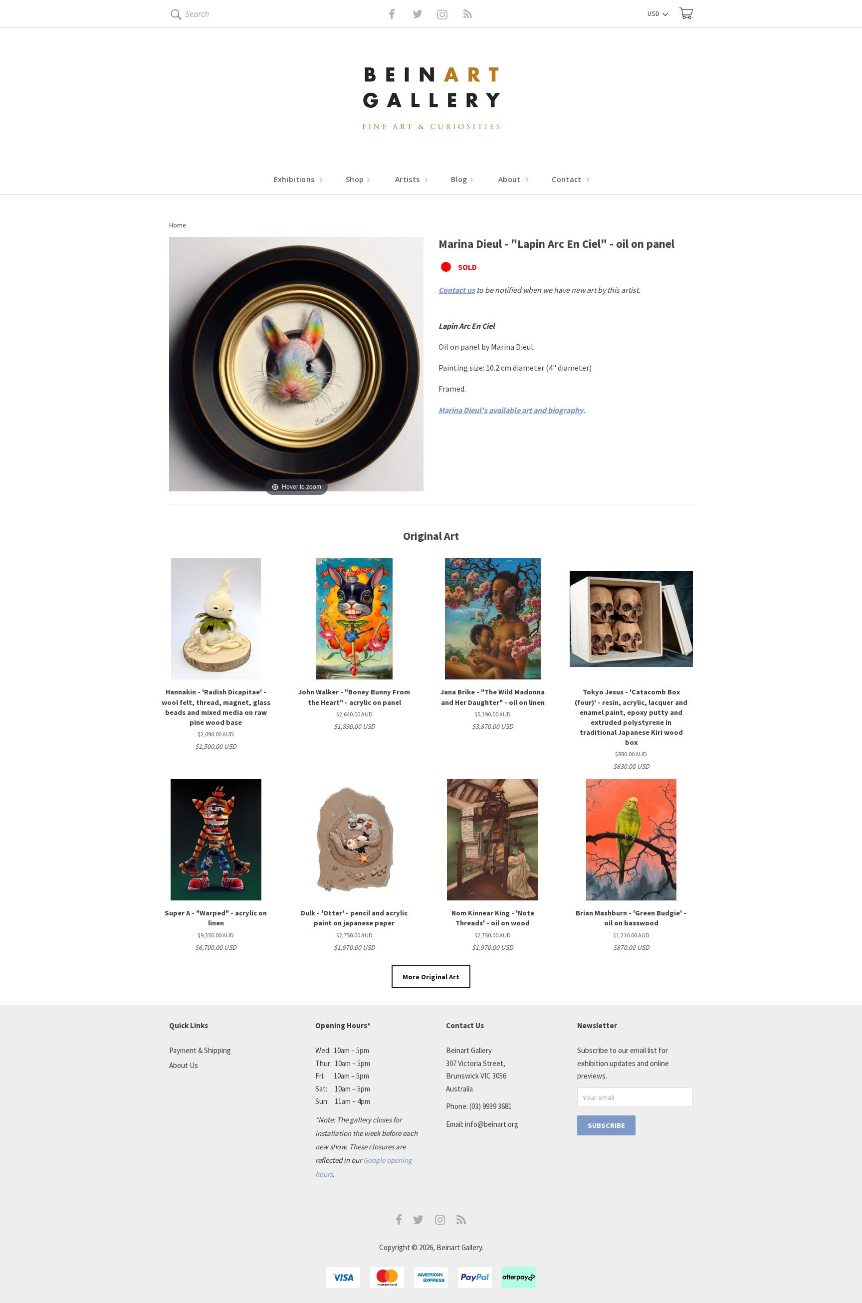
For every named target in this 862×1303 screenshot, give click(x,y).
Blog (460, 179)
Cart (686, 13)
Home (177, 225)
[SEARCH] (174, 16)
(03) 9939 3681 (490, 1106)
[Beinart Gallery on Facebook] (385, 13)
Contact (568, 179)
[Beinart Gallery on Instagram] (440, 1222)
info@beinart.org (491, 1124)
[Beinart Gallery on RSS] (450, 13)
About (510, 179)
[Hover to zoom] (296, 367)
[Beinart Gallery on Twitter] (399, 13)
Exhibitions (295, 179)
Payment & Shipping (200, 1050)
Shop (356, 179)
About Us (183, 1065)
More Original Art (431, 976)
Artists (408, 179)
